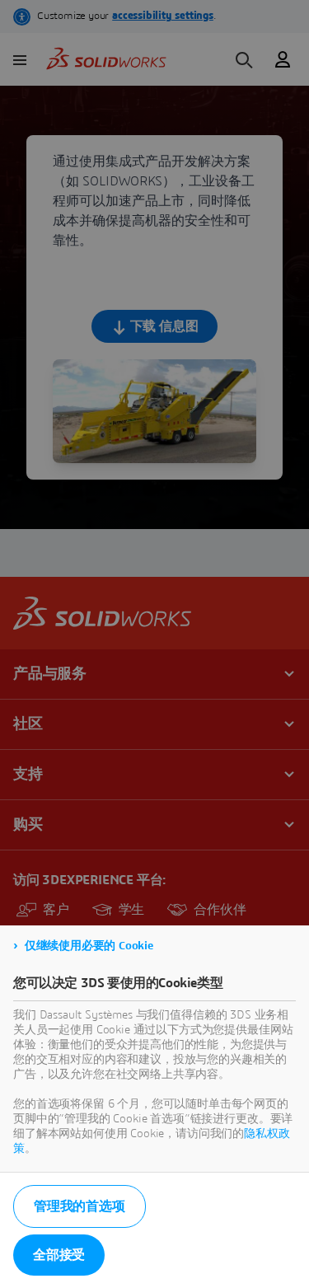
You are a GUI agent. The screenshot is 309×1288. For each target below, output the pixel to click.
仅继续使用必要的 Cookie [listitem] (89, 946)
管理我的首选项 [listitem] (79, 1206)
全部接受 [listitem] (59, 1255)
